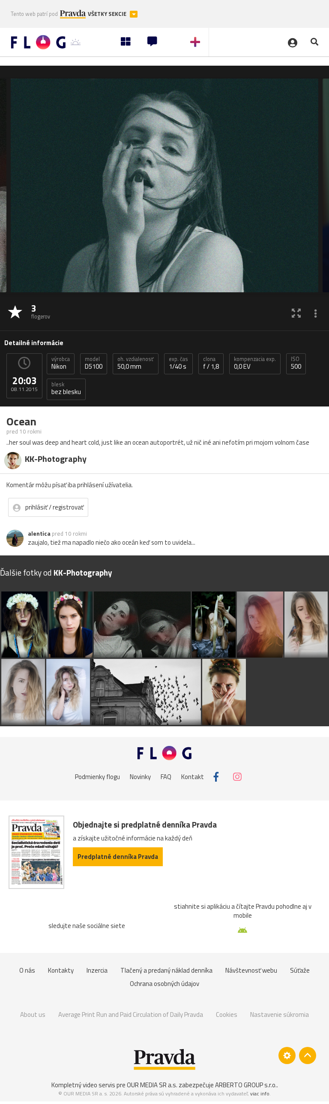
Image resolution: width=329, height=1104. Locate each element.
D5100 (93, 363)
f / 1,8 (211, 363)
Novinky (140, 777)
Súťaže (300, 970)
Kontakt (192, 777)
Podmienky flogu (97, 777)
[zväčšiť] (296, 312)
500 (296, 363)
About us (32, 1014)
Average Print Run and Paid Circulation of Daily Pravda (130, 1014)
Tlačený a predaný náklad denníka (166, 970)
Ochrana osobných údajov (164, 983)
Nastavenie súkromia (279, 1014)
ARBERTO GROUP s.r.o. (246, 1085)
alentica (39, 533)
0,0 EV (255, 363)
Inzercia (97, 970)
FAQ (166, 777)
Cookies (226, 1014)
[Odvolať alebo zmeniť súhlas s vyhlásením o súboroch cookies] (287, 1055)
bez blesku (66, 388)
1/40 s (178, 363)
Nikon (60, 363)
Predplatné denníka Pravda (118, 856)
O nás (27, 970)
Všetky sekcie (108, 14)
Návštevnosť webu (251, 970)
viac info (259, 1093)
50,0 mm (135, 363)
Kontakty (61, 970)
